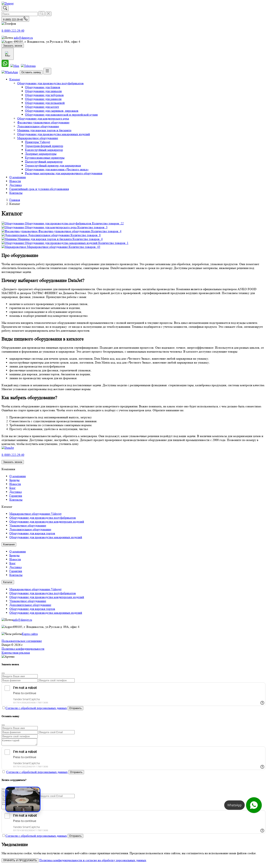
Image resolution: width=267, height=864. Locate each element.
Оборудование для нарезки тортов (32, 533)
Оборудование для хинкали (43, 91)
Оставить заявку (31, 72)
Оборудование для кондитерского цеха (43, 118)
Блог (12, 488)
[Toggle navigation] (47, 71)
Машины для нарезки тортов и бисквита (44, 130)
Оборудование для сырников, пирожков (51, 110)
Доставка (15, 185)
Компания (9, 544)
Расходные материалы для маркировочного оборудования (63, 173)
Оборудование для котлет (42, 107)
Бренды (14, 480)
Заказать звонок (12, 45)
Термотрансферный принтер (44, 146)
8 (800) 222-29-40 (13, 30)
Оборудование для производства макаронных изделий (53, 134)
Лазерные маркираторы (40, 154)
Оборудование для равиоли (43, 99)
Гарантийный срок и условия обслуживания (39, 189)
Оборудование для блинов (42, 87)
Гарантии (15, 496)
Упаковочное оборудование (27, 525)
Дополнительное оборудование (38, 126)
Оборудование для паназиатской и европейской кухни (61, 114)
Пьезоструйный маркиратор (44, 161)
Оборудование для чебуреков (44, 95)
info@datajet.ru (23, 38)
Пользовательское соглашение (22, 641)
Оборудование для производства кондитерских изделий (46, 521)
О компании (17, 177)
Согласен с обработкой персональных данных (36, 708)
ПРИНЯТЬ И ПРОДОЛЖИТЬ (20, 860)
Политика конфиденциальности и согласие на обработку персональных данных (92, 860)
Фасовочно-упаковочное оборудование (43, 122)
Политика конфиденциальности (23, 649)
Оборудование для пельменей (45, 103)
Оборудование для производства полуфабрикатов (50, 83)
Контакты (15, 193)
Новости (15, 181)
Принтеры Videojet (37, 142)
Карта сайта (30, 634)
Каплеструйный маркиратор (44, 150)
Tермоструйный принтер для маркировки (53, 165)
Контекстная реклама (16, 652)
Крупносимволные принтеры (45, 157)
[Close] (3, 673)
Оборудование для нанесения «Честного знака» (57, 169)
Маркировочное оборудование (37, 138)
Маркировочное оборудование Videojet (35, 514)
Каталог (14, 79)
